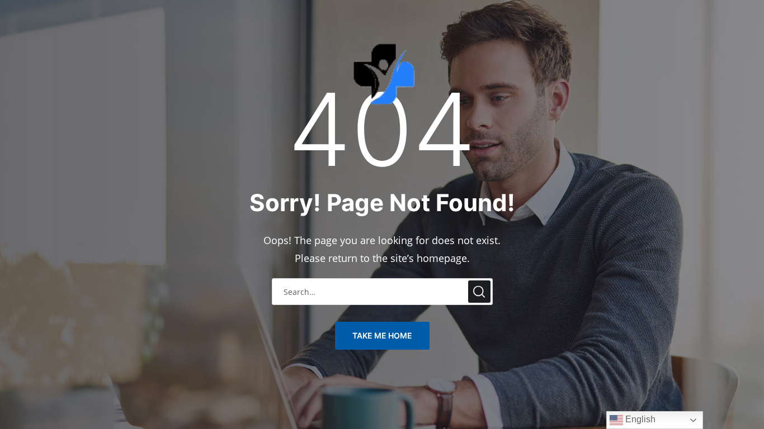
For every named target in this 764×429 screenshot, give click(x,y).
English (639, 419)
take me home (382, 335)
